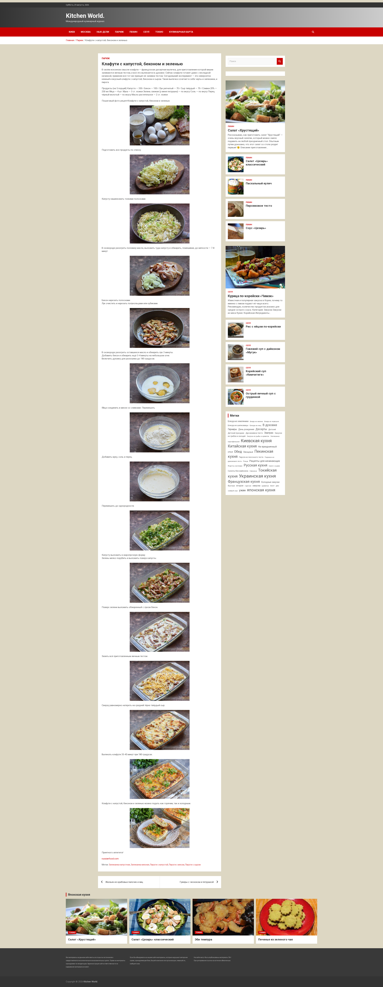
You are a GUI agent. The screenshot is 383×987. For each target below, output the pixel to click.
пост (272, 486)
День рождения (246, 429)
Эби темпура (203, 939)
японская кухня (261, 490)
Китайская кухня (242, 446)
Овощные (248, 452)
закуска (256, 485)
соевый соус (233, 491)
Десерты (261, 429)
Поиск (280, 61)
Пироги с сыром (193, 864)
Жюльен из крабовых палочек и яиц (124, 882)
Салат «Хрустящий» (243, 130)
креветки (265, 486)
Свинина (253, 471)
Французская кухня (244, 481)
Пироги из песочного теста (251, 457)
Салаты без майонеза (238, 471)
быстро (231, 486)
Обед (238, 451)
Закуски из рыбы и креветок (258, 436)
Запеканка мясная (140, 864)
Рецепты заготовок (235, 466)
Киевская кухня (256, 440)
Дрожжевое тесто (254, 433)
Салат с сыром (274, 466)
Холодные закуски (270, 482)
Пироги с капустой (159, 864)
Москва (86, 32)
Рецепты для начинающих (264, 460)
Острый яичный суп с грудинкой (261, 395)
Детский (272, 429)
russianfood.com (110, 858)
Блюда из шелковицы (238, 425)
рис (277, 486)
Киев (72, 32)
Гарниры (232, 429)
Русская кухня (255, 465)
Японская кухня (79, 894)
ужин (242, 490)
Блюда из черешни (271, 421)
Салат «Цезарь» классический (257, 162)
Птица (245, 461)
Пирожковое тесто (259, 205)
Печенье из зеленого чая (275, 939)
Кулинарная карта (181, 32)
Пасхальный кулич (259, 183)
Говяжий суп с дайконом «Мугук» (263, 350)
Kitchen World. (85, 15)
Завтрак (268, 432)
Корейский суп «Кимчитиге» (256, 372)
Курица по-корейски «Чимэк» (250, 296)
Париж (119, 32)
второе (239, 485)
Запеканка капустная (119, 864)
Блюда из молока (256, 421)
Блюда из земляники (238, 421)
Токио (159, 32)
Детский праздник (236, 433)
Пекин (133, 32)
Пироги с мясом (176, 864)
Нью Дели (103, 32)
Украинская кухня (257, 476)
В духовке (270, 425)
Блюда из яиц (255, 425)
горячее (248, 486)
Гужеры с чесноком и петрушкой (197, 882)
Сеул (146, 32)
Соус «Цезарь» (256, 228)
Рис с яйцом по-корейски (263, 326)
